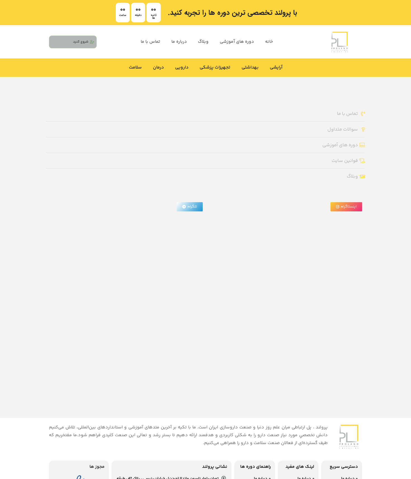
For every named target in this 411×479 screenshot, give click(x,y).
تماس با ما (150, 41)
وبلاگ (203, 41)
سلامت (135, 67)
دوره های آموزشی (237, 41)
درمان (158, 67)
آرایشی (276, 67)
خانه (269, 41)
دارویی (181, 67)
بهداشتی (250, 67)
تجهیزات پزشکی (215, 67)
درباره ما (179, 41)
